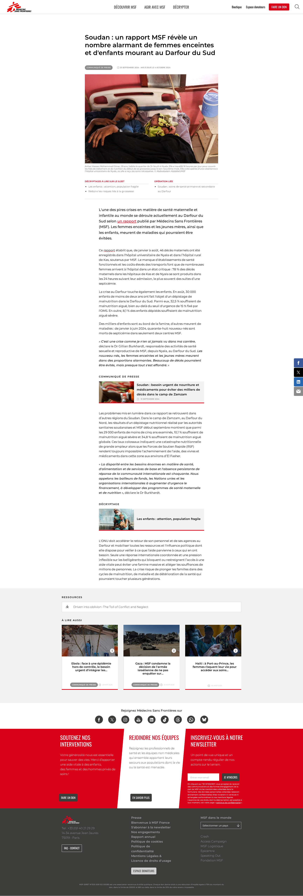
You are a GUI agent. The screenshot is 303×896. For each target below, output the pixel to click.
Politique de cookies (147, 841)
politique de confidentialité (228, 803)
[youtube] (138, 720)
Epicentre (208, 851)
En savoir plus (141, 798)
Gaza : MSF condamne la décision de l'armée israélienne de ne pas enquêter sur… (152, 668)
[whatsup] (191, 720)
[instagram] (125, 720)
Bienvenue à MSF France (150, 822)
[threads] (178, 720)
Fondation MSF (212, 860)
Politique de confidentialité (142, 849)
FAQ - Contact (72, 848)
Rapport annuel (143, 837)
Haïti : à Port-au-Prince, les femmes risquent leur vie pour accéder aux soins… (215, 667)
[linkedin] (152, 720)
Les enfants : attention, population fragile (113, 186)
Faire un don (68, 798)
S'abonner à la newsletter (151, 827)
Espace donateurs (255, 7)
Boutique (237, 7)
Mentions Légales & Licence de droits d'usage (151, 858)
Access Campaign (214, 841)
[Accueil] (18, 7)
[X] (112, 720)
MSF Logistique (212, 846)
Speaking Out (211, 855)
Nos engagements (145, 832)
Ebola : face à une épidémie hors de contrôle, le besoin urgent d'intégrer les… (91, 667)
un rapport (126, 221)
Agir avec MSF (154, 7)
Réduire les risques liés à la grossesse (111, 191)
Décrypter (181, 7)
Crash (205, 836)
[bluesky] (204, 720)
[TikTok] (165, 720)
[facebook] (99, 720)
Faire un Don (279, 7)
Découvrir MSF (125, 7)
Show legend (112, 651)
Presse (136, 817)
